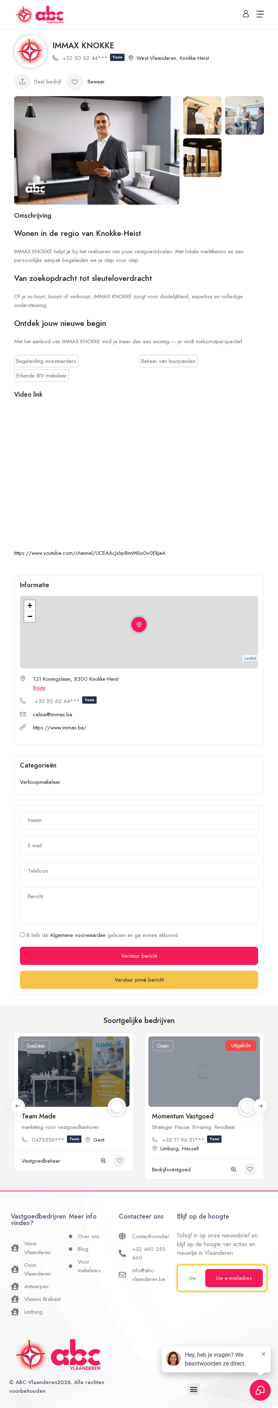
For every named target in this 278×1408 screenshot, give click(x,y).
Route (39, 688)
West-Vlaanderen (156, 58)
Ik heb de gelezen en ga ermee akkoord (101, 935)
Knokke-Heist (194, 58)
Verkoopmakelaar (40, 782)
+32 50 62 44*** (92, 58)
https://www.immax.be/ (60, 728)
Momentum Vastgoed (183, 1116)
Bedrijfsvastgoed (171, 1170)
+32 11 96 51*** (190, 1140)
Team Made (39, 1116)
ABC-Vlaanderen (36, 1382)
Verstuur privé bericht (139, 980)
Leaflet (250, 658)
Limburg (169, 1149)
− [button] (30, 616)
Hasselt (190, 1149)
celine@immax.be (52, 715)
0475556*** (55, 1140)
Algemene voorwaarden (79, 935)
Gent (98, 1140)
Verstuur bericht (139, 956)
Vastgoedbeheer (41, 1161)
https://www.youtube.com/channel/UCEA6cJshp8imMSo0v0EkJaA (89, 553)
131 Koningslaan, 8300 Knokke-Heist (75, 679)
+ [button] (30, 605)
